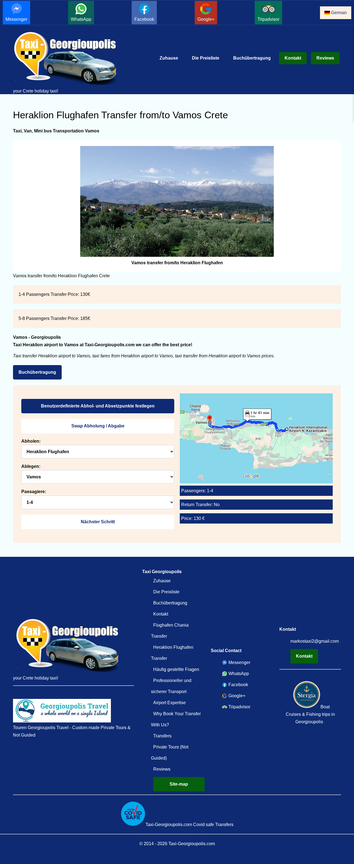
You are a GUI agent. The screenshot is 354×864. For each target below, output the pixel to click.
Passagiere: (33, 491)
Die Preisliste (205, 58)
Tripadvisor (268, 19)
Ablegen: (30, 466)
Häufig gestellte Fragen (176, 669)
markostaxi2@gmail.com (314, 641)
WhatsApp (81, 19)
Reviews (325, 58)
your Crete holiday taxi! (35, 91)
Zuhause (169, 58)
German (338, 12)
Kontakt (293, 58)
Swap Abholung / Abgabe (97, 426)
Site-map (179, 784)
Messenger (16, 19)
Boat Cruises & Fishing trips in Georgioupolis (310, 714)
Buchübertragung (252, 58)
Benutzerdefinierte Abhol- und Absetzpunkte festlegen (98, 406)
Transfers (162, 736)
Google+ (205, 19)
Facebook (144, 19)
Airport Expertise (169, 702)
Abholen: (31, 441)
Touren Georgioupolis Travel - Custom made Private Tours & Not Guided (72, 731)
